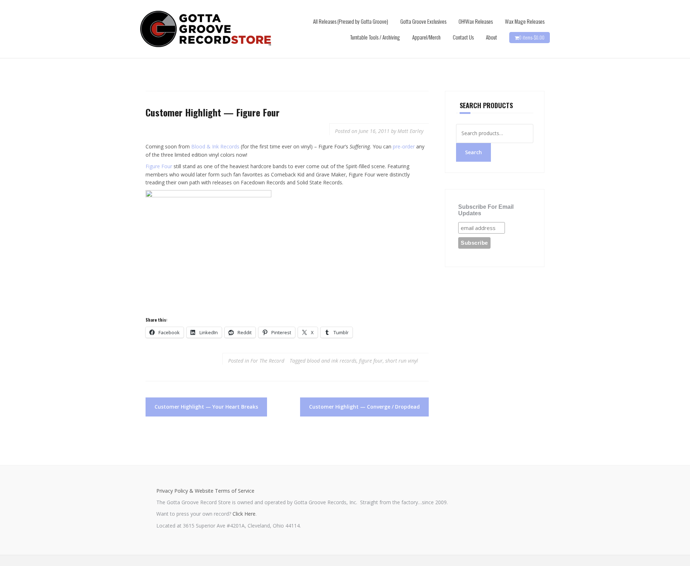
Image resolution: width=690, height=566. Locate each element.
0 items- (531, 37)
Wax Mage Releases (524, 21)
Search (473, 152)
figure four (371, 360)
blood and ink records (331, 360)
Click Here (244, 513)
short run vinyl (401, 360)
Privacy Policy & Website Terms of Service (205, 490)
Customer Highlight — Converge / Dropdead (364, 406)
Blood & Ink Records (215, 146)
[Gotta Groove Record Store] (205, 28)
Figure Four (159, 166)
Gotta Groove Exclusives (423, 21)
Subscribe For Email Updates (486, 210)
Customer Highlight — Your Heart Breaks (206, 406)
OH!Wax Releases (476, 21)
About (491, 37)
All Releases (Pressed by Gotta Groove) (350, 21)
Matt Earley (410, 131)
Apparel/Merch (426, 37)
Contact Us (463, 37)
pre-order (404, 146)
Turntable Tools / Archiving (375, 37)
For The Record (267, 360)
